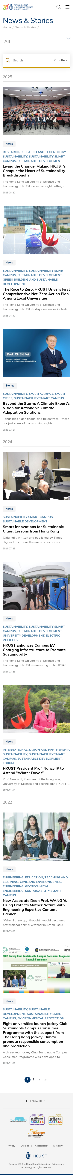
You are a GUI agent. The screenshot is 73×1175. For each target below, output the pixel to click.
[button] (59, 60)
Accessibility (41, 1145)
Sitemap (25, 1145)
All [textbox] (7, 41)
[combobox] (36, 41)
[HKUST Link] (18, 7)
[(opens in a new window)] (37, 1120)
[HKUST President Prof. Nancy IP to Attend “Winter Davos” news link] (36, 738)
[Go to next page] (39, 1080)
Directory (58, 1145)
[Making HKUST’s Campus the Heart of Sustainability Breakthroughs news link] (36, 140)
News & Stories (25, 27)
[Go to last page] (45, 1080)
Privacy (11, 1145)
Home (7, 27)
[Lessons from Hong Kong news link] (36, 501)
